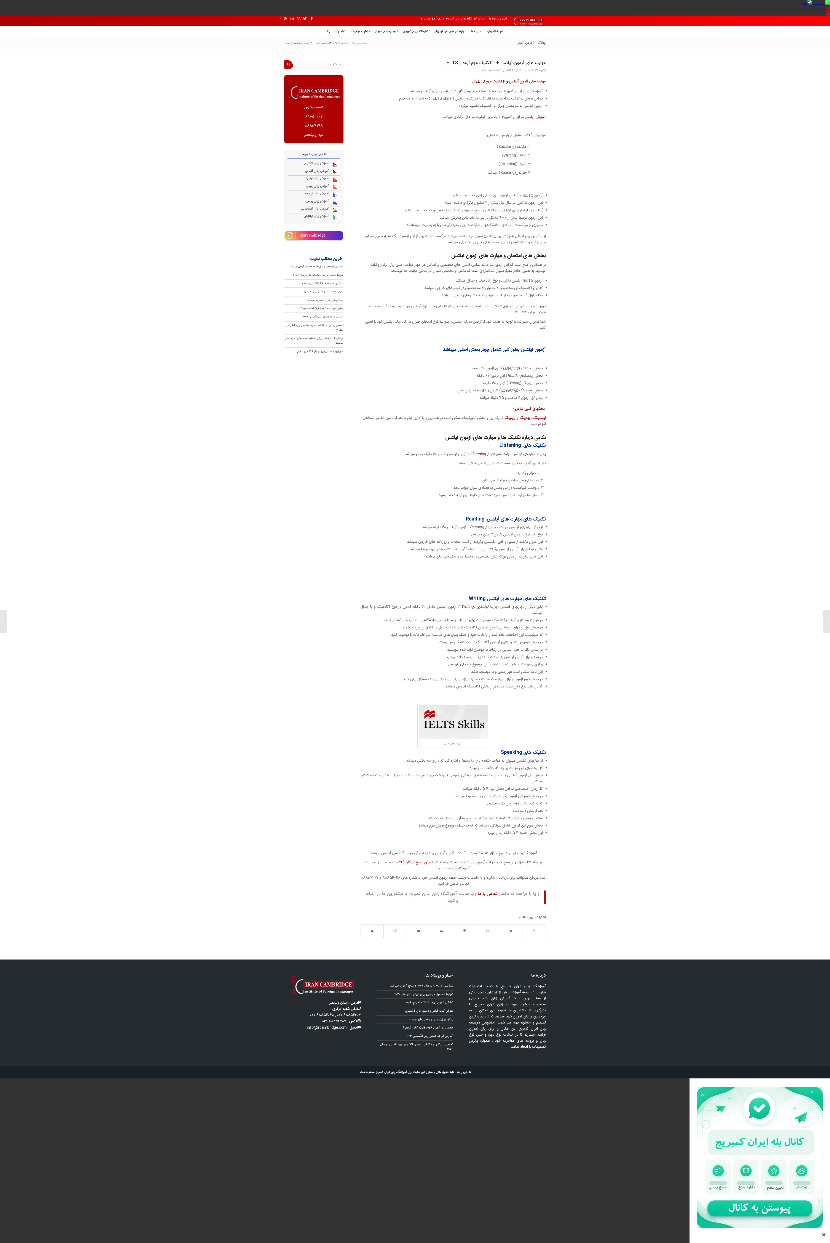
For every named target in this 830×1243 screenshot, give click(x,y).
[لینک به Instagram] (298, 19)
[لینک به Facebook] (311, 19)
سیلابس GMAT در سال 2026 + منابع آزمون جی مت (316, 266)
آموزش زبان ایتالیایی (315, 216)
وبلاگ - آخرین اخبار (532, 43)
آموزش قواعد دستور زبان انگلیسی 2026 (322, 317)
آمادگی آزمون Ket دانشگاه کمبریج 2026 (322, 283)
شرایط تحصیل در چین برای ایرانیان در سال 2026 (318, 275)
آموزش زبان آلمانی (317, 171)
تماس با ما (487, 894)
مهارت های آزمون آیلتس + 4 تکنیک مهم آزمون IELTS (495, 63)
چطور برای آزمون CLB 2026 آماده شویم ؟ (321, 308)
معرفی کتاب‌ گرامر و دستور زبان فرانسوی (323, 292)
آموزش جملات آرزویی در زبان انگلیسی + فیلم (320, 351)
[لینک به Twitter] (305, 19)
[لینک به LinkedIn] (292, 19)
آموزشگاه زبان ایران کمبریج (391, 1072)
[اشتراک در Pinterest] (464, 931)
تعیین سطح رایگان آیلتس (414, 862)
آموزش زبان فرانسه (317, 193)
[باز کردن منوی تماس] (828, 11)
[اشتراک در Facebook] (534, 931)
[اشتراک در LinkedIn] (441, 931)
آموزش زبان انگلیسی (315, 163)
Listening (478, 454)
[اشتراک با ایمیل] (372, 931)
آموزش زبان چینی (317, 186)
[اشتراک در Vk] (418, 931)
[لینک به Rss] (285, 19)
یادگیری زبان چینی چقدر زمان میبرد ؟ (324, 300)
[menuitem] (821, 4)
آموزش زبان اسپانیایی (315, 208)
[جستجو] (327, 31)
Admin (486, 70)
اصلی (517, 70)
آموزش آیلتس (535, 117)
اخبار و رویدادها (498, 18)
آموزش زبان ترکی (318, 178)
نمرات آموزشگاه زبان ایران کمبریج (465, 18)
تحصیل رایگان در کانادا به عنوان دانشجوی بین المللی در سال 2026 (416, 1047)
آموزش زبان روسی (317, 201)
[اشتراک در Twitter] (510, 931)
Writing (467, 607)
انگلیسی (508, 70)
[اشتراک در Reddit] (395, 931)
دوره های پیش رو (431, 18)
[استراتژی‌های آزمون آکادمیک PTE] (826, 621)
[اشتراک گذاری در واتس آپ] (487, 931)
